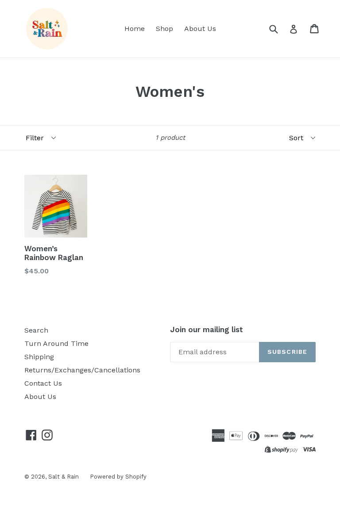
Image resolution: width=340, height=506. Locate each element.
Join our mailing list (206, 329)
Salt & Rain (63, 476)
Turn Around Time (56, 343)
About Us (200, 28)
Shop (164, 28)
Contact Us (43, 383)
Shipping (39, 357)
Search (36, 330)
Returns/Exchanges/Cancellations (82, 370)
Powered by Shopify (118, 476)
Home (134, 28)
